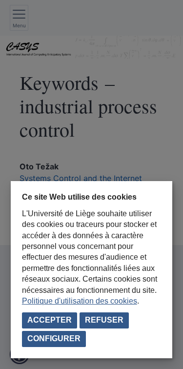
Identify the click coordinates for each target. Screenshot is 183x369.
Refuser (104, 320)
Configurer (54, 338)
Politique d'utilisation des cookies (79, 301)
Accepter (49, 320)
